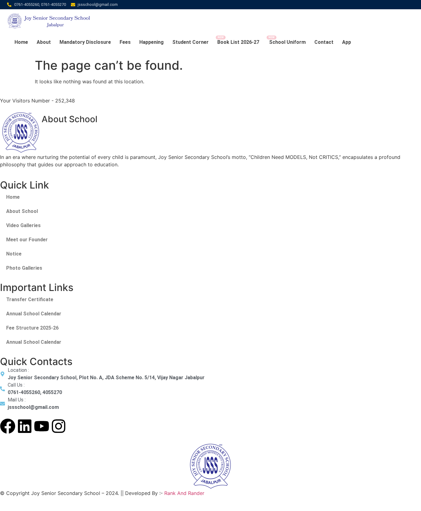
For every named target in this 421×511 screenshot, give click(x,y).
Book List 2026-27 (238, 42)
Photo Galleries (24, 268)
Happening (151, 42)
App (346, 42)
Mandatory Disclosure (85, 42)
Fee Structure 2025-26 (32, 328)
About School (22, 211)
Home (21, 42)
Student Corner (190, 42)
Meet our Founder (27, 240)
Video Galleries (23, 225)
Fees (125, 42)
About (44, 42)
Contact (323, 42)
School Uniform (287, 42)
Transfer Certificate (29, 299)
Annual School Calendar (33, 314)
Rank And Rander (184, 493)
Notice (14, 254)
